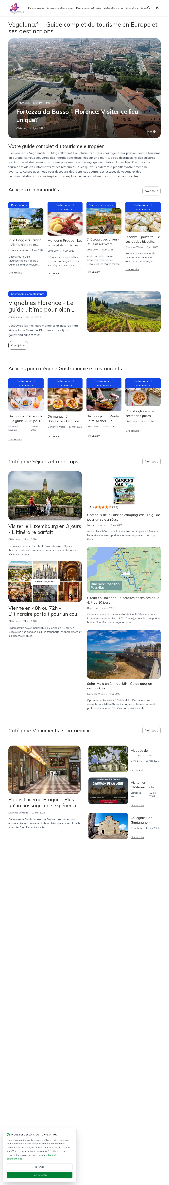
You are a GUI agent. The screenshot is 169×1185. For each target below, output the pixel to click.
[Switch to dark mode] (158, 8)
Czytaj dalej (18, 345)
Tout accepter (39, 1174)
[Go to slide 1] (148, 132)
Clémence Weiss (134, 247)
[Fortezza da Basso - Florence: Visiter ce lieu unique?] (84, 88)
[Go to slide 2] (151, 132)
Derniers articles (36, 8)
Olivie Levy (22, 128)
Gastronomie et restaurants (60, 8)
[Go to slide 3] (154, 131)
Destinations (132, 8)
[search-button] (149, 8)
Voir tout (151, 191)
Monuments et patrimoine (88, 8)
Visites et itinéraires (113, 8)
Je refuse (39, 1166)
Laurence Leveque (18, 250)
